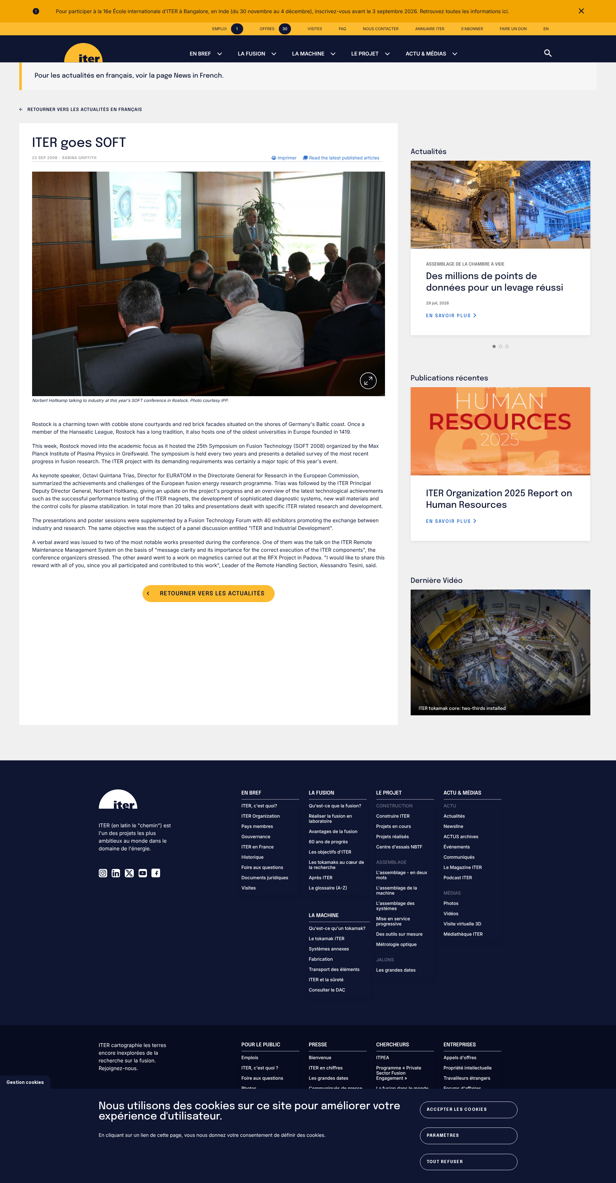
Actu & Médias (426, 53)
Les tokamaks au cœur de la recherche (336, 865)
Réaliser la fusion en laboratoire (330, 819)
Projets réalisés (392, 836)
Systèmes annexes (329, 949)
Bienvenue (320, 1057)
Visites (249, 888)
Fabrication (321, 959)
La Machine (308, 53)
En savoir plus (449, 316)
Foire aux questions (262, 867)
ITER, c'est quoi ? (260, 1068)
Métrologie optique (396, 944)
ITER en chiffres (326, 1068)
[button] (580, 48)
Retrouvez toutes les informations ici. (464, 11)
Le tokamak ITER (327, 938)
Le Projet (365, 53)
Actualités (454, 816)
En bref (200, 53)
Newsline (453, 826)
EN (546, 28)
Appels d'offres (460, 1057)
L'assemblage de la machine (396, 891)
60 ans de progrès (328, 842)
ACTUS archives (461, 836)
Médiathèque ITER (463, 934)
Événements (457, 847)
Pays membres (257, 826)
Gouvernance (256, 836)
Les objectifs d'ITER (330, 852)
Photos (451, 903)
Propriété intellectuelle (468, 1068)
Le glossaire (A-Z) (328, 888)
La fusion (251, 53)
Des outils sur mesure (399, 934)
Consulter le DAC (327, 990)
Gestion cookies (25, 1082)
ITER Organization (261, 816)
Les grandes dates (396, 970)
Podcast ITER (458, 878)
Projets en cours (393, 826)
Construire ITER (393, 816)
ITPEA (382, 1057)
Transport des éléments (334, 969)
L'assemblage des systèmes (395, 906)
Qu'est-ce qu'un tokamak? (337, 928)
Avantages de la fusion (333, 831)
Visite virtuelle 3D (463, 924)
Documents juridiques (265, 878)
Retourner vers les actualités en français (84, 110)
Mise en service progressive (393, 921)
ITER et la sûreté (326, 980)
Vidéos (451, 913)
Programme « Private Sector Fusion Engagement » (398, 1073)
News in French (198, 75)
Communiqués (459, 857)
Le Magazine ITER (463, 867)
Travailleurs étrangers (467, 1078)
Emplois (250, 1057)
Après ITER (321, 878)
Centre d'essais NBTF (399, 847)
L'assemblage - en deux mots (401, 875)
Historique (253, 857)
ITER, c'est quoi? (259, 806)
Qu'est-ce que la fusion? (335, 806)
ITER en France (258, 847)
